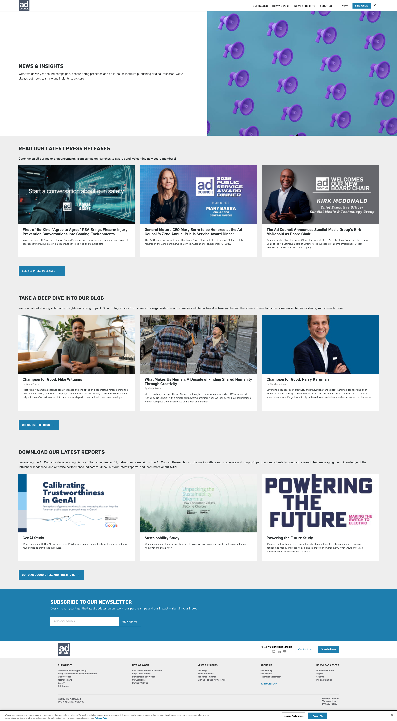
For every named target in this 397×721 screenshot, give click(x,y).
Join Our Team (269, 684)
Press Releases (206, 674)
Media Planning (324, 680)
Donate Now (328, 649)
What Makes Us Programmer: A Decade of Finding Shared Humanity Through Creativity (198, 381)
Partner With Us (140, 683)
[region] (198, 715)
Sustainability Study (162, 537)
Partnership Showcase (143, 677)
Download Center (325, 670)
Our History (266, 670)
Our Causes (65, 665)
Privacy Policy (329, 704)
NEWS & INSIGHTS (304, 5)
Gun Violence (64, 677)
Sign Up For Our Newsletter (211, 680)
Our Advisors (139, 680)
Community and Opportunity (72, 670)
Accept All (318, 715)
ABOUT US (326, 5)
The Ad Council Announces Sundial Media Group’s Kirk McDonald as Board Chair (314, 231)
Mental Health (65, 680)
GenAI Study (33, 537)
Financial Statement (271, 677)
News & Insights (208, 665)
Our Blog (202, 670)
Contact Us (305, 649)
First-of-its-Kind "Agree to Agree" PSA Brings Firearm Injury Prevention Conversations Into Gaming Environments (75, 231)
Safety (61, 683)
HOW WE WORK (281, 5)
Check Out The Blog (36, 425)
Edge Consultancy (141, 674)
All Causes (63, 686)
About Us (266, 665)
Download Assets (327, 665)
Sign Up (127, 621)
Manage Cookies (330, 699)
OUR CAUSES (260, 5)
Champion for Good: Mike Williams (52, 379)
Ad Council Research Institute (176, 462)
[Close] (392, 715)
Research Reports (207, 677)
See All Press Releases (39, 270)
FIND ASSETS (361, 5)
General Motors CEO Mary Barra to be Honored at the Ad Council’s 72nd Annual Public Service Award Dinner (193, 231)
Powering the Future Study (290, 537)
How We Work (140, 665)
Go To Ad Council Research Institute (48, 574)
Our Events (266, 674)
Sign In (345, 5)
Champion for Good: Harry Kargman (298, 379)
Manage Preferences (293, 715)
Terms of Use (329, 701)
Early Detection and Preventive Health (77, 674)
